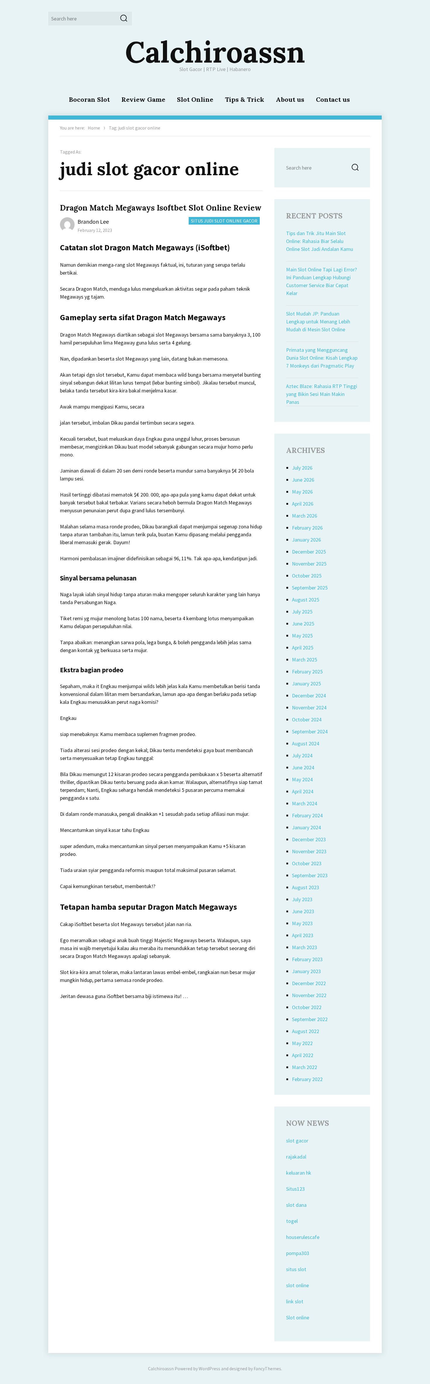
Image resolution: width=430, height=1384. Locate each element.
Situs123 (295, 1188)
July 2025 (302, 611)
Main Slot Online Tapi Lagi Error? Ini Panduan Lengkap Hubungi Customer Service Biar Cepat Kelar (321, 281)
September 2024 (310, 731)
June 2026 (303, 479)
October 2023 (306, 863)
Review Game (143, 99)
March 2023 (304, 947)
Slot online (297, 1317)
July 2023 (302, 899)
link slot (294, 1301)
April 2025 (302, 647)
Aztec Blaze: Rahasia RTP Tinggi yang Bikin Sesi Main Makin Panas (321, 394)
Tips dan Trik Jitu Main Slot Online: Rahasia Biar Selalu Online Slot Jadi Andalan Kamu (319, 241)
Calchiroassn (215, 51)
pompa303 (297, 1253)
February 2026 (307, 527)
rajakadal (296, 1156)
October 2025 (306, 575)
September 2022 (310, 1019)
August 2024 (305, 743)
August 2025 (305, 599)
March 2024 (304, 803)
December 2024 (309, 695)
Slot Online (195, 99)
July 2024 (302, 755)
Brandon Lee (93, 221)
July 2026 (302, 467)
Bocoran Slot (89, 99)
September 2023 (310, 875)
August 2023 (305, 887)
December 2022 (309, 983)
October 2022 (306, 1007)
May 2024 (302, 779)
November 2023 (309, 851)
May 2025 (302, 635)
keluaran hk (298, 1172)
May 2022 (302, 1043)
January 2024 (306, 827)
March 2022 (304, 1067)
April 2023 (302, 935)
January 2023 (306, 971)
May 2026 (302, 491)
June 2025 (303, 623)
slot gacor (297, 1140)
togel (292, 1221)
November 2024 (309, 707)
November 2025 (309, 563)
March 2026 (304, 515)
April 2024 (302, 791)
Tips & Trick (244, 99)
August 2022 (305, 1031)
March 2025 (304, 659)
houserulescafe (302, 1237)
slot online (297, 1285)
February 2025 (307, 671)
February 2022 (307, 1079)
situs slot (296, 1269)
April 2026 (302, 503)
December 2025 (309, 551)
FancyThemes (267, 1368)
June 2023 (303, 911)
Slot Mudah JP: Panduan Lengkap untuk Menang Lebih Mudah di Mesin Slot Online (318, 321)
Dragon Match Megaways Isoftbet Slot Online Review (161, 208)
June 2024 (303, 767)
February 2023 (307, 959)
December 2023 (309, 839)
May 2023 (302, 923)
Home (94, 128)
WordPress (209, 1368)
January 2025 (306, 683)
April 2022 (302, 1055)
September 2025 (310, 587)
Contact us (333, 99)
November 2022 (309, 995)
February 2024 (307, 815)
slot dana (296, 1205)
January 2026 (306, 539)
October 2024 (306, 719)
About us (290, 99)
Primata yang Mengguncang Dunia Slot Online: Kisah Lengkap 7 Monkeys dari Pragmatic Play (321, 358)
